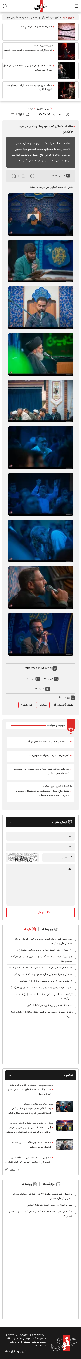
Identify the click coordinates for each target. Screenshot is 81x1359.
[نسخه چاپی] (13, 114)
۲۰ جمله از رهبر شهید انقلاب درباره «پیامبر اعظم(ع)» (45, 950)
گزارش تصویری (43, 108)
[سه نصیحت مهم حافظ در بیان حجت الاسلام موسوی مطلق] (64, 1144)
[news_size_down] (13, 176)
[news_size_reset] (23, 176)
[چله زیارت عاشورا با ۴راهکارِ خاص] (66, 31)
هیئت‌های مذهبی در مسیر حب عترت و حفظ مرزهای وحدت (41, 968)
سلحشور (42, 705)
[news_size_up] (32, 176)
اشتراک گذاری (38, 689)
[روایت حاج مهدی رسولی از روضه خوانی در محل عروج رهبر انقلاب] (66, 70)
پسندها (30, 678)
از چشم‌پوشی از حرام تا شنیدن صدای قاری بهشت (46, 981)
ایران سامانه (10, 1351)
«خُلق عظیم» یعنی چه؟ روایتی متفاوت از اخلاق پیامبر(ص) (42, 988)
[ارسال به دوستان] (27, 114)
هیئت (30, 108)
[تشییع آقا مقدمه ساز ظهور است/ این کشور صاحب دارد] (64, 1089)
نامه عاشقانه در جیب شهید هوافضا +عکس (50, 1005)
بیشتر (12, 1170)
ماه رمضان (26, 705)
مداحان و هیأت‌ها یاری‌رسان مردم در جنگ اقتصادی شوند (42, 974)
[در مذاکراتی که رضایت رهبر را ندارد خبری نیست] (66, 51)
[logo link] (40, 6)
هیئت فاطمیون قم (63, 705)
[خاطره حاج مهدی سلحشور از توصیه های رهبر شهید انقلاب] (66, 90)
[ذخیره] (20, 114)
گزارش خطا (48, 678)
